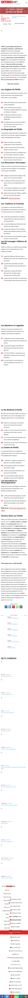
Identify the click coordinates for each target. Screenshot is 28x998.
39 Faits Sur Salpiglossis (12, 630)
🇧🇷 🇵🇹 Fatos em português (15, 930)
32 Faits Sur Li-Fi (4, 823)
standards (7, 584)
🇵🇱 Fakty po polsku (15, 975)
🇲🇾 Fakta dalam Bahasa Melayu (15, 968)
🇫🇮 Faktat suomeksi (15, 944)
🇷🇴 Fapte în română (15, 978)
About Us (7, 890)
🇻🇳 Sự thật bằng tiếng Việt (15, 988)
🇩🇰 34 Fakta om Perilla (15, 899)
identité (12, 77)
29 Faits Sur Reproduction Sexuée (8, 786)
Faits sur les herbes (19, 23)
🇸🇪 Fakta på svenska (15, 937)
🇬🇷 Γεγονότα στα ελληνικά (15, 951)
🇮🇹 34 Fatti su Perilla (15, 909)
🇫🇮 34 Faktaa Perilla (15, 906)
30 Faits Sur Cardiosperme (7, 841)
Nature (12, 9)
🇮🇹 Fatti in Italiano (15, 926)
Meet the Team (7, 897)
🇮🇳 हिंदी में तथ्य (15, 954)
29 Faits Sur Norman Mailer (7, 878)
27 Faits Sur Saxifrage (12, 635)
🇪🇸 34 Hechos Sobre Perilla (15, 902)
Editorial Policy (7, 893)
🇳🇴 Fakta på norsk (15, 940)
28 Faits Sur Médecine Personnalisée (9, 805)
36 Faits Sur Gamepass (6, 859)
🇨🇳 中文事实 (15, 995)
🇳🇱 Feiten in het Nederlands (15, 971)
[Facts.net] (9, 1)
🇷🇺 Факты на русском (15, 981)
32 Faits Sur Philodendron (13, 618)
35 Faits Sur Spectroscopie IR (7, 712)
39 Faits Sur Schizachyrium (13, 641)
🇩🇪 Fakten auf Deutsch (15, 920)
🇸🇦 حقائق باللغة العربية (15, 947)
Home (6, 9)
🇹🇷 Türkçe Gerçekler (15, 992)
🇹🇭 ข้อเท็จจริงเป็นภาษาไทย (15, 985)
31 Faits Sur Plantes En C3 (6, 694)
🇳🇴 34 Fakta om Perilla (15, 913)
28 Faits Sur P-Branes (5, 730)
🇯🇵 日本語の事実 (15, 961)
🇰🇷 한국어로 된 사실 (15, 964)
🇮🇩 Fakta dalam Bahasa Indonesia (15, 957)
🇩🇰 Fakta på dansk (15, 933)
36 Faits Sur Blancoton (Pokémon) (8, 749)
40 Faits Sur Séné (11, 647)
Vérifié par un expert (16, 16)
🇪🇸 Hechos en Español (15, 923)
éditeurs (3, 586)
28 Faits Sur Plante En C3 (6, 676)
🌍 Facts (15, 916)
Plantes (20, 9)
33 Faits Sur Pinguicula (12, 624)
